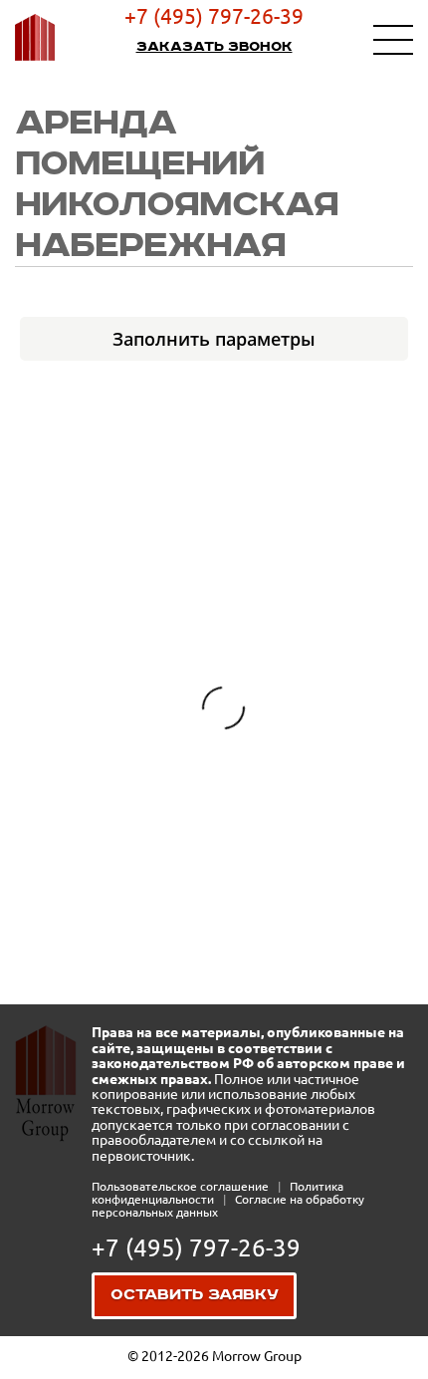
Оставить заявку (194, 1295)
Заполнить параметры (214, 339)
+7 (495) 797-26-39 (214, 16)
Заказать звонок (214, 47)
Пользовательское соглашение (182, 1186)
